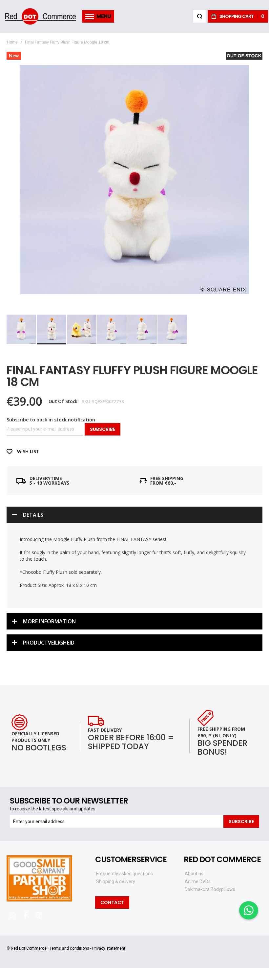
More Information (49, 621)
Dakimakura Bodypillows (210, 889)
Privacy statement (108, 948)
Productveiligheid (48, 642)
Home (12, 42)
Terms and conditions (69, 948)
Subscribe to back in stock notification (51, 419)
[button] (22, 329)
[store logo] (40, 16)
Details (33, 514)
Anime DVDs (198, 881)
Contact (112, 902)
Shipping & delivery (115, 881)
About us (194, 873)
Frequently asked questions (124, 873)
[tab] (134, 515)
